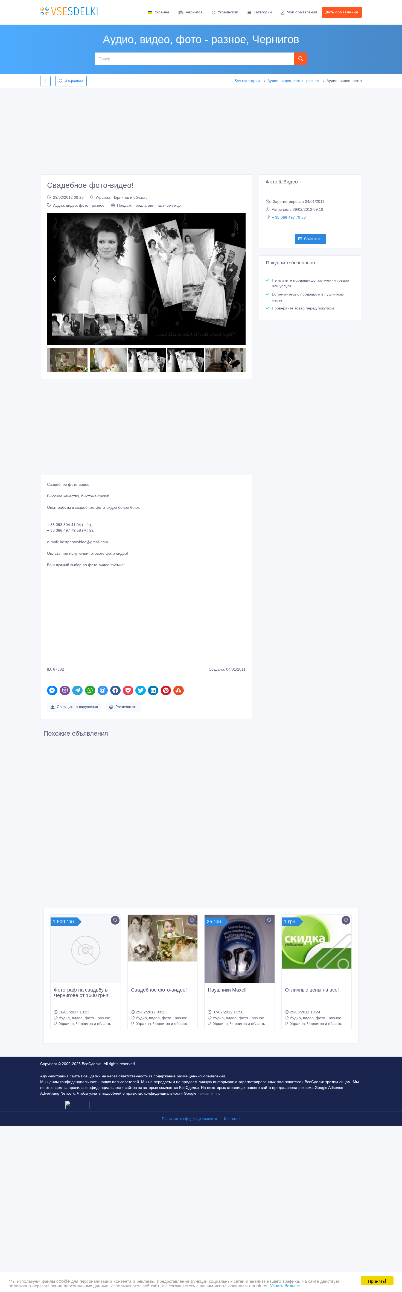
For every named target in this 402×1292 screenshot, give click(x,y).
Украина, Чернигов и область (121, 197)
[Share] (52, 690)
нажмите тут (208, 1093)
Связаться (313, 239)
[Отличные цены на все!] (317, 942)
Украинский (228, 12)
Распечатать (126, 707)
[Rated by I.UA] (77, 1105)
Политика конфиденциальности (189, 1119)
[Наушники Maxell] (240, 961)
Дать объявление (341, 12)
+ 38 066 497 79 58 (289, 217)
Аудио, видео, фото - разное (293, 80)
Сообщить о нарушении (77, 707)
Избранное (74, 81)
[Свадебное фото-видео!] (163, 938)
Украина (162, 12)
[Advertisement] (201, 129)
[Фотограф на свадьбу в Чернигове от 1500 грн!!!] (86, 950)
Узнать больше (285, 1285)
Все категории (247, 80)
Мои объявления (302, 12)
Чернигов (194, 12)
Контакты (232, 1119)
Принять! (377, 1280)
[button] (54, 279)
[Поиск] (300, 58)
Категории (263, 12)
